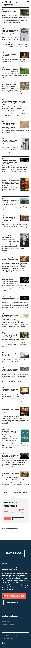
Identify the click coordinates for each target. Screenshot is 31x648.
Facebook (2, 643)
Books (3, 429)
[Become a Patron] (14, 598)
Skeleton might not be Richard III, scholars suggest (10, 280)
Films (3, 408)
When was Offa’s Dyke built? (10, 69)
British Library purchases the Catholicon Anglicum (10, 390)
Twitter (5, 643)
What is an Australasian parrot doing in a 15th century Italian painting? (10, 335)
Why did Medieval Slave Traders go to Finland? (9, 85)
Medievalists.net (10, 2)
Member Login (18, 519)
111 (20, 492)
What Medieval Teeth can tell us (10, 474)
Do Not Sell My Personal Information (8, 625)
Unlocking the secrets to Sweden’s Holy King (9, 12)
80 (17, 492)
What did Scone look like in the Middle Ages (10, 316)
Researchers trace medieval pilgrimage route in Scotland (10, 201)
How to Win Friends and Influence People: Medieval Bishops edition (10, 218)
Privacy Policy (5, 622)
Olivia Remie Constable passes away (9, 55)
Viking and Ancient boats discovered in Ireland (9, 141)
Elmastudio (10, 638)
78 (13, 492)
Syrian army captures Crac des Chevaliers (10, 354)
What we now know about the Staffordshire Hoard (10, 456)
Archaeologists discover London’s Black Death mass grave (10, 259)
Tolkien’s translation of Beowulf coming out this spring (9, 432)
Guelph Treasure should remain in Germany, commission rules (10, 370)
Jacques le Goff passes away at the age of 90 (10, 236)
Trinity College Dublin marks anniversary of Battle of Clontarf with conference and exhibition (11, 183)
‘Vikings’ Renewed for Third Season (10, 299)
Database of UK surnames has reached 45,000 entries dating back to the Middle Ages (14, 102)
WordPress (9, 637)
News (3, 9)
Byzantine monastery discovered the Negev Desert (10, 124)
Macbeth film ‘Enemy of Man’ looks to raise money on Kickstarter (10, 411)
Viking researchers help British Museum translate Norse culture (9, 162)
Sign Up (7, 519)
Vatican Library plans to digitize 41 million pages (10, 31)
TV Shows (8, 296)
